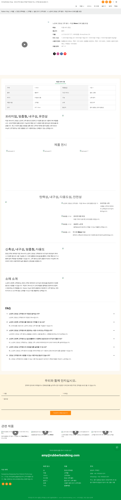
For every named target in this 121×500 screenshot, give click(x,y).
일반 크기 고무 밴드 (40, 11)
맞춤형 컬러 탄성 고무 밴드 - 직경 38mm (42, 435)
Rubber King (5, 11)
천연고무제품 (20, 11)
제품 (12, 11)
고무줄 (29, 11)
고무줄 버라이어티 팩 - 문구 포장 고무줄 (102, 435)
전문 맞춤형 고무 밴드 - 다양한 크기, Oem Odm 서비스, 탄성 (15, 437)
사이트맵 (80, 497)
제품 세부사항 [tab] (60, 82)
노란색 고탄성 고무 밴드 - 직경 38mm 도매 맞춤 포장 (64, 11)
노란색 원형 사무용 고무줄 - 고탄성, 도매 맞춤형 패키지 (75, 436)
